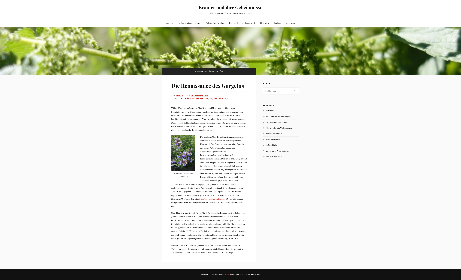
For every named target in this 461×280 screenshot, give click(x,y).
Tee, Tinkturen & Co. (218, 99)
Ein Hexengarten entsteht (276, 122)
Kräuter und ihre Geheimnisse (230, 7)
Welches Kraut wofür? (215, 23)
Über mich (264, 23)
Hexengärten (234, 23)
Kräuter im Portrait (274, 133)
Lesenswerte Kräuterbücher (277, 151)
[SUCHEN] (295, 90)
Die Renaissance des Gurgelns (207, 85)
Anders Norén (254, 274)
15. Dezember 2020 (199, 95)
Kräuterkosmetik (273, 139)
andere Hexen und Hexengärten (279, 116)
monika (179, 95)
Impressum (290, 23)
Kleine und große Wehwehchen (193, 99)
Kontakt (277, 23)
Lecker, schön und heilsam (189, 23)
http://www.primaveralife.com (212, 198)
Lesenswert (250, 23)
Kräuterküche (271, 145)
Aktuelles (169, 23)
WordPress (221, 274)
